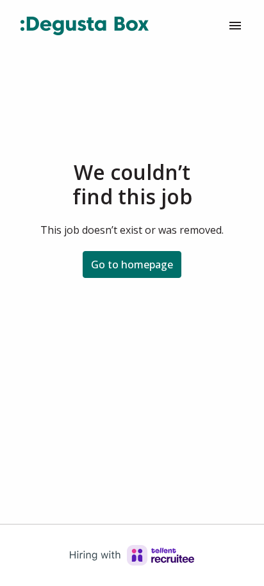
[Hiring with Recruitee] (132, 555)
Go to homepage (132, 264)
